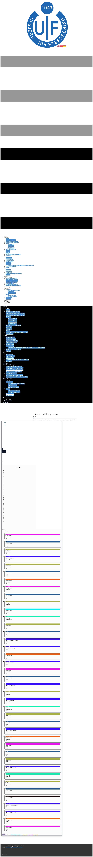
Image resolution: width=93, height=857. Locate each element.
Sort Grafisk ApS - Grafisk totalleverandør (14, 847)
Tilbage (3, 529)
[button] (4, 425)
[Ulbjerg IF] (46, 48)
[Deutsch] (64, 45)
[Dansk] (61, 45)
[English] (58, 45)
